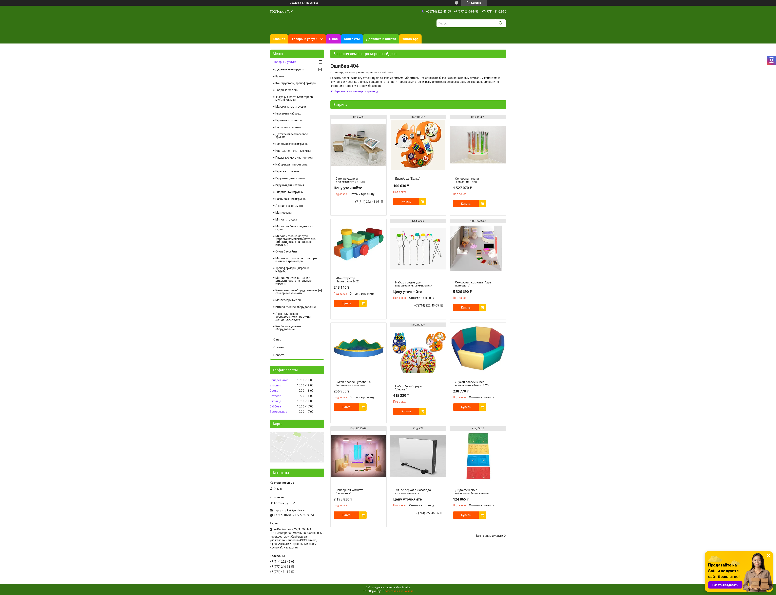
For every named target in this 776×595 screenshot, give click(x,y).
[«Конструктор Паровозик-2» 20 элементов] (358, 244)
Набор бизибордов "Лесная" (408, 388)
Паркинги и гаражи (288, 127)
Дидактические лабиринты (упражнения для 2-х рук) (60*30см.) (472, 493)
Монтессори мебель (288, 300)
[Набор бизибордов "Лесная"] (418, 352)
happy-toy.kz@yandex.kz (290, 510)
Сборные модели (286, 90)
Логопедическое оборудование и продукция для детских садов (293, 316)
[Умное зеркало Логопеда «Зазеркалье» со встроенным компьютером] (418, 456)
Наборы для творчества (291, 164)
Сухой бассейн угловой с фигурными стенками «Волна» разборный (353, 385)
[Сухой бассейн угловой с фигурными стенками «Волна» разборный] (358, 348)
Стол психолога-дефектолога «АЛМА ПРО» (350, 182)
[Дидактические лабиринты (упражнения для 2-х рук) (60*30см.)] (478, 456)
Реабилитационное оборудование (288, 328)
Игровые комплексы (288, 120)
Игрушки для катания (289, 185)
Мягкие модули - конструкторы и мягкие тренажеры (296, 260)
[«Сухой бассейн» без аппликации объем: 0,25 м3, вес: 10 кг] (478, 348)
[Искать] (500, 23)
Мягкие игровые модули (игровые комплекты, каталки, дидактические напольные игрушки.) (295, 240)
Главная (279, 39)
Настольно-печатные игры (293, 150)
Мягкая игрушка (286, 219)
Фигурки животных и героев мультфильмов (294, 98)
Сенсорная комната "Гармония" (349, 491)
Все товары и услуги (489, 535)
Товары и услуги (304, 39)
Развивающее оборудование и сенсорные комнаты (296, 292)
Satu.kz (406, 587)
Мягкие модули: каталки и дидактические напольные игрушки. (293, 280)
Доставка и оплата (381, 39)
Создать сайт (297, 2)
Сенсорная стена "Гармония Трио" (467, 180)
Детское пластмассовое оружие (291, 136)
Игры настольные (287, 171)
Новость (279, 355)
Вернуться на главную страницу (356, 91)
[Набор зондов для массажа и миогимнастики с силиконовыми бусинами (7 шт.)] (418, 248)
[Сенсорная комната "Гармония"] (358, 456)
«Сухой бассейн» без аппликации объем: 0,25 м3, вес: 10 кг (471, 385)
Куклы (279, 76)
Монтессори (283, 212)
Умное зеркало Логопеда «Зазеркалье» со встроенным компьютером (414, 493)
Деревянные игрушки (290, 69)
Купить (406, 201)
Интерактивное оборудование (295, 307)
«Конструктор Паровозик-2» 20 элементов (348, 281)
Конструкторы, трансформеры (295, 83)
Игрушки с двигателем (290, 178)
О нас (333, 39)
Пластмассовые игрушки (291, 143)
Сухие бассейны (286, 251)
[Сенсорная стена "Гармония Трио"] (478, 144)
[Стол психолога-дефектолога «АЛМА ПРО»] (358, 144)
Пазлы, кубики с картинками (294, 157)
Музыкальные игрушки (290, 106)
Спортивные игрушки (289, 192)
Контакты (352, 39)
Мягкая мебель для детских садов (294, 228)
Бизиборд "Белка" (407, 178)
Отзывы (279, 347)
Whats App (410, 39)
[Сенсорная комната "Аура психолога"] (478, 248)
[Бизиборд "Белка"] (418, 144)
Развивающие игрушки (290, 198)
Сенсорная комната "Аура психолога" (473, 284)
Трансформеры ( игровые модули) (292, 269)
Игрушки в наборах (288, 113)
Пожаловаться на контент (398, 591)
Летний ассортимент (289, 205)
